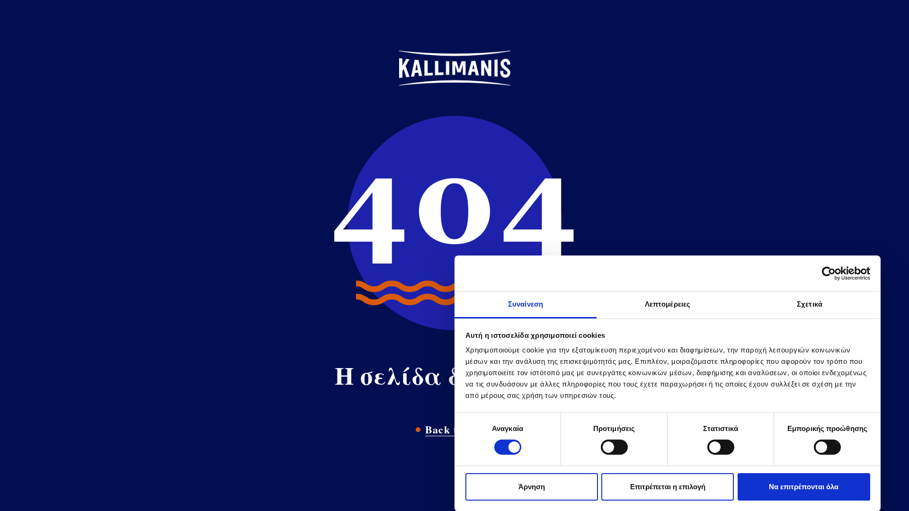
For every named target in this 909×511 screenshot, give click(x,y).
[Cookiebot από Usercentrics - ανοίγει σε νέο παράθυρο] (828, 273)
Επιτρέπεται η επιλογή (667, 487)
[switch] (614, 447)
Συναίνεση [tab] (525, 304)
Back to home (459, 429)
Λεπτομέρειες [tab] (667, 304)
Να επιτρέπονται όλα (803, 487)
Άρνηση (531, 487)
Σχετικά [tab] (809, 304)
